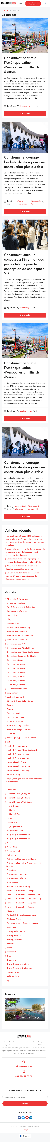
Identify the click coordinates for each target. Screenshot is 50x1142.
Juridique (11, 810)
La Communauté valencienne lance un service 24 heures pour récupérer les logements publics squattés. (22, 575)
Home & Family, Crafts (16, 762)
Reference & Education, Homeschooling (24, 898)
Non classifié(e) (13, 851)
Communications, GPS (16, 644)
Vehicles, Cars (13, 976)
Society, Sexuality (14, 939)
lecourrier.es (12, 822)
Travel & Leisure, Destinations (19, 968)
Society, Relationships (16, 931)
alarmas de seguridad (16, 603)
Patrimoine (11, 855)
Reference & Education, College (20, 890)
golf (8, 741)
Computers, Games (15, 660)
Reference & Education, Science (20, 907)
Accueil (6, 10)
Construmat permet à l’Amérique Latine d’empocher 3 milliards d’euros (21, 64)
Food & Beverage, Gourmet (19, 729)
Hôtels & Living (13, 774)
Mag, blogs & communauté (33, 507)
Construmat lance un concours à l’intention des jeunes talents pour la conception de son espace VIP (24, 264)
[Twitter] (23, 1117)
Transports (11, 960)
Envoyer (25, 1103)
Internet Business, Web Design (19, 802)
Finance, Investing (14, 713)
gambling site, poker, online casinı (21, 737)
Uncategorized (13, 972)
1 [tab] (24, 1025)
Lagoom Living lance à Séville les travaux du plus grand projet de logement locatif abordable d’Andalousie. (25, 552)
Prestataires (12, 870)
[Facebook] (19, 1117)
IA (8, 785)
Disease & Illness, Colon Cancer (20, 701)
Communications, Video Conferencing (23, 652)
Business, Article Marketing (18, 627)
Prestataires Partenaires (17, 874)
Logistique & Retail (15, 826)
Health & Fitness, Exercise (17, 746)
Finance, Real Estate (15, 717)
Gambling (11, 733)
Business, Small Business (17, 639)
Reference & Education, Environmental (23, 894)
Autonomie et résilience (20, 507)
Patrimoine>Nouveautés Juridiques (21, 859)
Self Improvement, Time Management (22, 923)
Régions (10, 911)
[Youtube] (27, 1117)
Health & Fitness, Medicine (18, 758)
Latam (9, 818)
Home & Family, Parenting (18, 770)
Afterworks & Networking (17, 599)
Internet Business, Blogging (18, 793)
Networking (24, 307)
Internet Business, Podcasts (18, 797)
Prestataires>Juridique (16, 878)
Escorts (10, 705)
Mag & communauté (22, 202)
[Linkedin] (30, 1117)
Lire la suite (25, 113)
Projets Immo (12, 882)
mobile (10, 842)
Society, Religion (14, 935)
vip (8, 980)
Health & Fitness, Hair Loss (18, 754)
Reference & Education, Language (21, 902)
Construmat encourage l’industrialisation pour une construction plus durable (24, 162)
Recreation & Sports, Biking (18, 886)
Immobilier (11, 789)
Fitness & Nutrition (15, 721)
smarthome (11, 927)
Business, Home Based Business (20, 635)
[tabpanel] (25, 1009)
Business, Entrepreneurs (17, 631)
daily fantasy (12, 692)
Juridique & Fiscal (14, 814)
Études (10, 709)
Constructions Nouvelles (17, 688)
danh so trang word (15, 697)
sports (9, 947)
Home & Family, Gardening (18, 766)
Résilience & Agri (36, 202)
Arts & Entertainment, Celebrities (21, 607)
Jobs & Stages (12, 806)
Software (11, 943)
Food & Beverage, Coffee (18, 725)
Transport (11, 956)
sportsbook (11, 951)
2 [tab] (28, 1025)
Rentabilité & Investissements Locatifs (22, 915)
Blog (9, 619)
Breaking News (26, 106)
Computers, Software (16, 664)
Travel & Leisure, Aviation (18, 964)
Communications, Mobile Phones (20, 648)
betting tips (12, 615)
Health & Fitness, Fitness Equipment (22, 750)
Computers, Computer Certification (22, 656)
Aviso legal (25, 1130)
